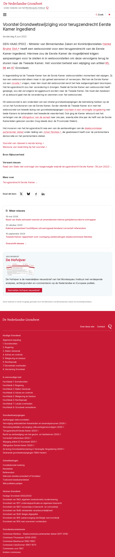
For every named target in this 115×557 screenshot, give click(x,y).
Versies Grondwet (11, 491)
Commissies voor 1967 (13, 548)
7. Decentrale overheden (14, 365)
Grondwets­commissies (14, 529)
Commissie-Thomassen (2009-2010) (19, 537)
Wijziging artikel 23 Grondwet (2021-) (20, 441)
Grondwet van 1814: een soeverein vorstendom (25, 521)
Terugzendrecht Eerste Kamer (19, 182)
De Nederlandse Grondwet (22, 3)
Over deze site (87, 326)
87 (12, 68)
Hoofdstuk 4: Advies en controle (18, 392)
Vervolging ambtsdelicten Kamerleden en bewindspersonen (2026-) (34, 423)
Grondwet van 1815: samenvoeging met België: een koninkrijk (31, 518)
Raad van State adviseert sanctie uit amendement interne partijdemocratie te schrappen (51, 219)
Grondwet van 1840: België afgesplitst (20, 514)
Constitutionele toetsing (14, 465)
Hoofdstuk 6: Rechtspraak (15, 400)
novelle (15, 83)
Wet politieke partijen (12, 483)
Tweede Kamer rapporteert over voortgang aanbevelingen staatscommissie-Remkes (49, 236)
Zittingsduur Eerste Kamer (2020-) (18, 445)
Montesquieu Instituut (35, 8)
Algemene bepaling (12, 340)
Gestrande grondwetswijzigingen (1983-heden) (25, 452)
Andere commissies (12, 552)
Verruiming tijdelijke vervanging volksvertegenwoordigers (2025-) (33, 427)
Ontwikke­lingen (10, 460)
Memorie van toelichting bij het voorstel (24, 147)
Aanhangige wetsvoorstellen (16, 419)
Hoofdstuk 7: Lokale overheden (17, 403)
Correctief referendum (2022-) (17, 438)
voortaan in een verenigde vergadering (84, 109)
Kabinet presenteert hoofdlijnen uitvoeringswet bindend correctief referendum (46, 228)
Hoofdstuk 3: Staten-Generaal (16, 389)
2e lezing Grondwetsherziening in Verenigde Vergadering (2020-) (33, 449)
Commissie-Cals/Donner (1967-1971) (19, 545)
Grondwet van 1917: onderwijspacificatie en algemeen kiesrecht (32, 503)
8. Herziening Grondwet (14, 369)
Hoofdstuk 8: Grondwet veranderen (19, 407)
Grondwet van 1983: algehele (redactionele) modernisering (30, 499)
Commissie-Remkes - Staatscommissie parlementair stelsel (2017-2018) (35, 534)
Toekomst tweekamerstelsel (16, 480)
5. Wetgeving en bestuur (14, 358)
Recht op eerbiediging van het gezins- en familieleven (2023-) (32, 434)
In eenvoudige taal (12, 377)
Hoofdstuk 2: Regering (13, 385)
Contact (101, 326)
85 (107, 63)
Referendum (8, 472)
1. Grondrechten (10, 343)
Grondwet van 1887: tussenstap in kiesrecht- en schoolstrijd (30, 507)
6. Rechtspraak (10, 362)
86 (4, 68)
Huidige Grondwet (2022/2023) (17, 496)
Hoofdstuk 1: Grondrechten (15, 381)
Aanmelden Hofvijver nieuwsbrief (24, 290)
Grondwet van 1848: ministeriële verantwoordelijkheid (27, 510)
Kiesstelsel (8, 469)
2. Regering (8, 347)
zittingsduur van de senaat (36, 117)
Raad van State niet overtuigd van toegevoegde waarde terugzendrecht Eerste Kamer (56, 166)
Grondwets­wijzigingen (14, 415)
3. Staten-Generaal (11, 351)
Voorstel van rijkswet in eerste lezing (22, 143)
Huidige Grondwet (12, 335)
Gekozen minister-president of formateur (22, 476)
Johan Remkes (51, 132)
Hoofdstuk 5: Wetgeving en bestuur (19, 396)
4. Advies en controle (13, 354)
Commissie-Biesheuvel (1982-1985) (19, 541)
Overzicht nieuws (15, 243)
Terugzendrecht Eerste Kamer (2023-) (20, 430)
